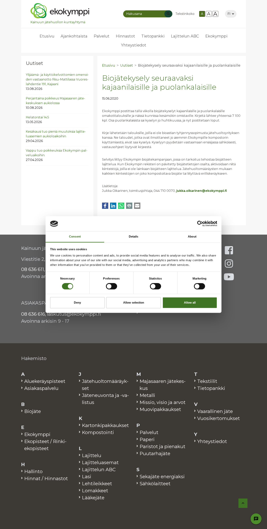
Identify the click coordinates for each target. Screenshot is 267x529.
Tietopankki (153, 36)
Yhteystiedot (133, 45)
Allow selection (133, 302)
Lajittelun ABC (185, 36)
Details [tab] (133, 236)
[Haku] (168, 13)
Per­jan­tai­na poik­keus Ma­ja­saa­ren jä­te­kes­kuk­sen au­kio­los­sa (55, 103)
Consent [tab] (75, 236)
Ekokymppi (216, 36)
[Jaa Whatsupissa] (121, 206)
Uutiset (34, 63)
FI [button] (229, 14)
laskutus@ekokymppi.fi (74, 314)
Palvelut (101, 36)
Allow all (190, 302)
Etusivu (46, 36)
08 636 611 (32, 269)
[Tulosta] (129, 206)
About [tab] (192, 236)
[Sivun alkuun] (243, 503)
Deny (77, 302)
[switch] (111, 286)
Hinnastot (125, 36)
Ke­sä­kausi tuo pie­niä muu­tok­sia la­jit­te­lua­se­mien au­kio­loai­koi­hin (56, 136)
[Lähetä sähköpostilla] (137, 206)
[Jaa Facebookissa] (105, 206)
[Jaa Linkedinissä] (113, 206)
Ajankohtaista (74, 36)
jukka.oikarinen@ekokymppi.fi (201, 191)
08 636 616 (33, 314)
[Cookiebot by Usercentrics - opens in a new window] (200, 224)
